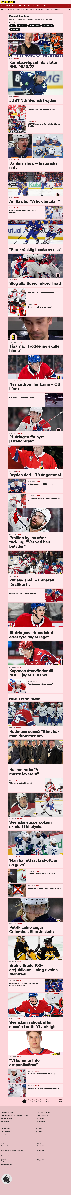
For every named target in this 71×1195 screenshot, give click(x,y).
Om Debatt (39, 1134)
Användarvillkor (41, 1121)
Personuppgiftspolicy (42, 1115)
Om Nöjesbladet (5, 1134)
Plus (54, 2)
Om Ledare (39, 1131)
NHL (2, 9)
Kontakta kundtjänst (6, 1118)
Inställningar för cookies (43, 1112)
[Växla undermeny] (69, 9)
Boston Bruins (39, 9)
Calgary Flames (57, 9)
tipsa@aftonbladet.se (22, 1115)
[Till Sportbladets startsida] (8, 2)
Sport (8, 5)
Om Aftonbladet (5, 1128)
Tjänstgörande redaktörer (8, 1112)
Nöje (13, 5)
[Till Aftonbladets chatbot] (48, 2)
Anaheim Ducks (20, 9)
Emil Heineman (47, 25)
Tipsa (29, 5)
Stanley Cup (22, 25)
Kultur (38, 5)
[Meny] (49, 6)
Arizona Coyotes (30, 9)
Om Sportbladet (5, 1131)
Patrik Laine (14, 29)
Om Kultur (39, 1128)
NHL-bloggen (11, 9)
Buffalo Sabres (48, 9)
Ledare (44, 5)
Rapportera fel (5, 1121)
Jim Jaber (39, 1161)
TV (33, 5)
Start (3, 5)
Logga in (65, 2)
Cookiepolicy (40, 1118)
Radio (19, 5)
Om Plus (3, 1137)
